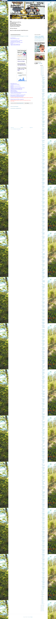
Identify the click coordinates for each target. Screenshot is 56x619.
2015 (42, 608)
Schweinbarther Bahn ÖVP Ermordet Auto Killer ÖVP (43, 95)
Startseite (22, 127)
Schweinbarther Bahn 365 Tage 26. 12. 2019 (43, 176)
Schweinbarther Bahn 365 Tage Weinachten (43, 327)
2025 (42, 67)
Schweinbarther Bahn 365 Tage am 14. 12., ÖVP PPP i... (43, 496)
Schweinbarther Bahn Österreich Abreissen (43, 102)
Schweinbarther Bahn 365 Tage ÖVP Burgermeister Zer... (43, 357)
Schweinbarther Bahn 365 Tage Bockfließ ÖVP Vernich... (43, 377)
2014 (42, 609)
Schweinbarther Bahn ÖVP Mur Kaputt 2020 (43, 134)
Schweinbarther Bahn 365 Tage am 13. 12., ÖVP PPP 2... (43, 533)
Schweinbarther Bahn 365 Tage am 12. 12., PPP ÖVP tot (43, 583)
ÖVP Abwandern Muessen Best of (43, 369)
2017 (42, 606)
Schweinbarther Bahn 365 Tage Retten (43, 341)
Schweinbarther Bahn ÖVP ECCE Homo (43, 130)
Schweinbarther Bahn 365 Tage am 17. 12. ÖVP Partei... (43, 410)
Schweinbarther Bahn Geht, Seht (43, 109)
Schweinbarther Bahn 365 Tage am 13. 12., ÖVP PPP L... (43, 547)
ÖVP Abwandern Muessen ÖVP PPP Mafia (43, 492)
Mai (42, 600)
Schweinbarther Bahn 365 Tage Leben (43, 334)
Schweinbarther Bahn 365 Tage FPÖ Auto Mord (43, 348)
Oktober (43, 592)
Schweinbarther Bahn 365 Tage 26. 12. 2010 (43, 164)
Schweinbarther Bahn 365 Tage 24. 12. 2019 (43, 214)
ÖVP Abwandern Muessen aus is (43, 465)
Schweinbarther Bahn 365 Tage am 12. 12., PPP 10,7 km (43, 569)
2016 (42, 607)
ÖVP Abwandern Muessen (43, 153)
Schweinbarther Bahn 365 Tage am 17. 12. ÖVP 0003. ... (43, 434)
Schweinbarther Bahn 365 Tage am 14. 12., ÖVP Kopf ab (43, 477)
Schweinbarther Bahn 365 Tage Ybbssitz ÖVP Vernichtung (43, 382)
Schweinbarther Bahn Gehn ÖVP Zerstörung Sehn (43, 150)
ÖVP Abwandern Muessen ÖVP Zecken (43, 366)
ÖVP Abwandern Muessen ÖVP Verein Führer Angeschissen (43, 483)
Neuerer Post (12, 127)
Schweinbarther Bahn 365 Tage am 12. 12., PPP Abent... (43, 560)
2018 (42, 605)
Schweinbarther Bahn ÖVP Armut (43, 118)
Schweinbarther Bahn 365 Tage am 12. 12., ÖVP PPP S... (43, 556)
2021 (42, 72)
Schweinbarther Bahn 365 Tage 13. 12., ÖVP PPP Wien (43, 528)
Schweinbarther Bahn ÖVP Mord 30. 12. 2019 (43, 91)
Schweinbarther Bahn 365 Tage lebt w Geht (43, 337)
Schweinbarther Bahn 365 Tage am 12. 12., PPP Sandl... (43, 574)
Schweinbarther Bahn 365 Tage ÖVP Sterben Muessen (43, 353)
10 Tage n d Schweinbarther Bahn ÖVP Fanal (43, 242)
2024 (42, 68)
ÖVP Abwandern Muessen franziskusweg (43, 254)
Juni (42, 599)
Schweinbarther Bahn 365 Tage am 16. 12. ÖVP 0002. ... (43, 426)
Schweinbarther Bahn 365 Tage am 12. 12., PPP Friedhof (43, 579)
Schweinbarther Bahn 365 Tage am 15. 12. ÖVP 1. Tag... (43, 457)
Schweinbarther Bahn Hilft (43, 112)
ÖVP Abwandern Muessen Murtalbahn (43, 281)
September (43, 594)
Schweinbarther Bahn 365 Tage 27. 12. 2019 (43, 156)
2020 (42, 73)
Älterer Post (31, 127)
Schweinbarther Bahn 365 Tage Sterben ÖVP (43, 87)
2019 (42, 74)
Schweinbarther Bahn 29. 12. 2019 (43, 99)
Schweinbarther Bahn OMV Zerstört (43, 105)
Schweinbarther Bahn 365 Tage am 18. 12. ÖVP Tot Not (43, 400)
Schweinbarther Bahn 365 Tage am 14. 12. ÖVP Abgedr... (43, 461)
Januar (43, 603)
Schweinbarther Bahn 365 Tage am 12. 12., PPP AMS (43, 588)
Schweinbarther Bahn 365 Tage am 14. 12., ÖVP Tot (43, 488)
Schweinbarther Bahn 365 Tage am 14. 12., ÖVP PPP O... (43, 510)
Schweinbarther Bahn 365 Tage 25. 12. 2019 (43, 207)
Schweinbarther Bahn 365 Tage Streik (43, 323)
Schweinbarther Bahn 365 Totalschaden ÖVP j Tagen (43, 79)
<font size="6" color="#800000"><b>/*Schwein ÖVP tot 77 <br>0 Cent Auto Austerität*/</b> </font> (40, 37)
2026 (42, 66)
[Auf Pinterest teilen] (28, 103)
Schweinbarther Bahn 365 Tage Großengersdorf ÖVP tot (43, 362)
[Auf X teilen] (26, 103)
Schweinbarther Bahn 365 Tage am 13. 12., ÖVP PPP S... (43, 551)
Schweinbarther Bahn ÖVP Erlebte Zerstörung (43, 126)
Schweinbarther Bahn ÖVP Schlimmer (43, 137)
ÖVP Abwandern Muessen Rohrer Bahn (43, 269)
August (43, 596)
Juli (42, 598)
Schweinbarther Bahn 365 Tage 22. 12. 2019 (43, 273)
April (42, 601)
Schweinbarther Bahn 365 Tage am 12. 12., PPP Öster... (43, 565)
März (42, 602)
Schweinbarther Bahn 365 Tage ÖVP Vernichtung (43, 387)
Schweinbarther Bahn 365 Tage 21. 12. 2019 (43, 307)
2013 (42, 610)
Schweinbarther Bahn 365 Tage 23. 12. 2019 (43, 246)
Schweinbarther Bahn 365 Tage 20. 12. (43, 320)
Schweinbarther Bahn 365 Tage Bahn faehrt (43, 373)
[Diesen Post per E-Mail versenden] (25, 103)
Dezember (43, 75)
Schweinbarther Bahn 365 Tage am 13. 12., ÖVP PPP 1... (43, 542)
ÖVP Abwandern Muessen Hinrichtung (43, 473)
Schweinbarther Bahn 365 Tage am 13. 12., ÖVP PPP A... (43, 515)
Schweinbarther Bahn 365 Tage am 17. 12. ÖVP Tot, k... (43, 418)
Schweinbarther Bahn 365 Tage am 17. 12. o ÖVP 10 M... (43, 405)
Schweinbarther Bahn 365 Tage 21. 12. (43, 310)
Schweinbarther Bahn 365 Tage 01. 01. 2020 (43, 160)
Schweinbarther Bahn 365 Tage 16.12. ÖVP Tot (43, 452)
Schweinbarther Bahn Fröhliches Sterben (43, 121)
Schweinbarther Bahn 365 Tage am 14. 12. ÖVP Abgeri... (43, 469)
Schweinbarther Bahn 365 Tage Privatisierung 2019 (43, 330)
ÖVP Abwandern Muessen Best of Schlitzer (43, 430)
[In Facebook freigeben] (27, 103)
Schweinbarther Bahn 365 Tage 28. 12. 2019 (43, 115)
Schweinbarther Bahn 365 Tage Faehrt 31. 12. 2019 (43, 83)
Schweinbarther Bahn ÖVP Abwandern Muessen (43, 145)
